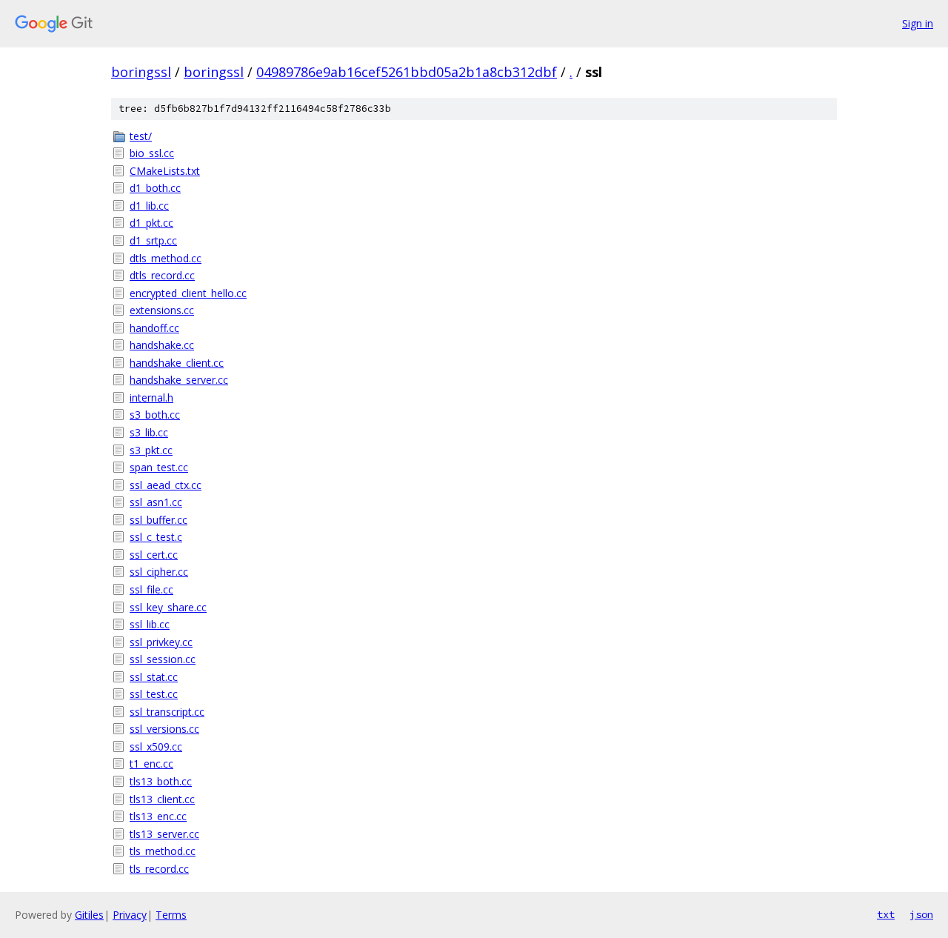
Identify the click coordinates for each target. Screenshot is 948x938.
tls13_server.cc (164, 834)
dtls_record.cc (162, 275)
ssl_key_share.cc (168, 607)
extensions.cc (162, 310)
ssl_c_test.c (156, 537)
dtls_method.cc (165, 258)
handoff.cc (154, 328)
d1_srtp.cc (153, 240)
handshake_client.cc (177, 363)
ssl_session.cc (163, 659)
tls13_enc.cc (158, 816)
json (921, 914)
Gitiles (89, 915)
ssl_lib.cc (150, 624)
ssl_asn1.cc (156, 502)
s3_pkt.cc (151, 450)
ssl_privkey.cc (161, 642)
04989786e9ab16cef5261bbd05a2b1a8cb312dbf (406, 72)
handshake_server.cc (179, 380)
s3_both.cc (155, 415)
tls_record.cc (159, 869)
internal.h (151, 397)
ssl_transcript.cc (167, 712)
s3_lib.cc (149, 432)
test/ (141, 136)
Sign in (917, 23)
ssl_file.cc (151, 589)
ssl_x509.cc (156, 746)
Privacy (130, 915)
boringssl (141, 72)
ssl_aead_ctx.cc (165, 485)
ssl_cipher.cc (159, 572)
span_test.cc (159, 467)
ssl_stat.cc (154, 677)
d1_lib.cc (149, 206)
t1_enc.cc (151, 763)
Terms (171, 915)
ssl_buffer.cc (158, 520)
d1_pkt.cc (151, 223)
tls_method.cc (163, 851)
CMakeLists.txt (165, 171)
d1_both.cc (155, 188)
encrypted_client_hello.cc (188, 293)
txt (886, 914)
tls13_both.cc (161, 781)
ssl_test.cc (154, 694)
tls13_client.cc (162, 799)
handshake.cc (162, 345)
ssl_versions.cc (164, 729)
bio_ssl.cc (152, 153)
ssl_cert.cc (154, 555)
